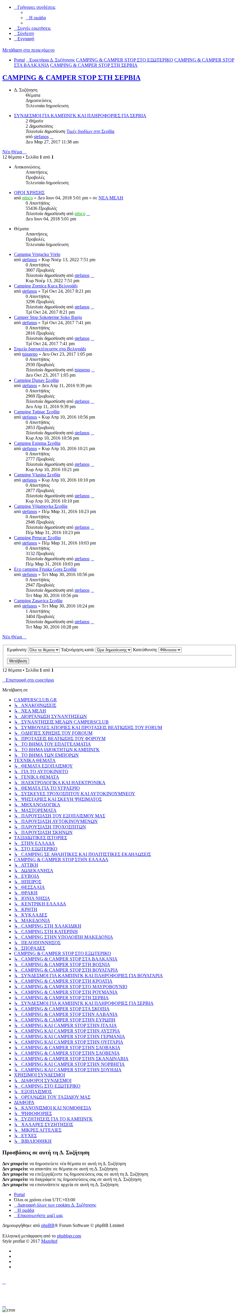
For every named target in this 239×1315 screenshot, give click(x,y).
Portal (19, 59)
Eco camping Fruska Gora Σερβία (45, 569)
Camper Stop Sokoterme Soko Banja (48, 317)
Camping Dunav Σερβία (36, 380)
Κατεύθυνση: (146, 649)
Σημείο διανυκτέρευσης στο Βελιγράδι (50, 348)
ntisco (27, 197)
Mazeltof (49, 1241)
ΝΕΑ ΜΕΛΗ (111, 197)
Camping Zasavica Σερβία (38, 600)
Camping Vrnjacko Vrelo (37, 254)
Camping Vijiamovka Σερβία (40, 506)
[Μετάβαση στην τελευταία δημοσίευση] (88, 213)
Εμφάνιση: (17, 649)
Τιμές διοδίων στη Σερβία (90, 131)
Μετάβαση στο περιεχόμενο (28, 50)
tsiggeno (30, 354)
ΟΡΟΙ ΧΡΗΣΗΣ (29, 192)
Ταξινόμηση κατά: (78, 649)
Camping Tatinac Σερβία (36, 411)
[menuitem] (36, 17)
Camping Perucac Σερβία (37, 537)
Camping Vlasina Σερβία (37, 474)
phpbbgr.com (69, 1235)
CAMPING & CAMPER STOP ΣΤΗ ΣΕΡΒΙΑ (71, 77)
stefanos (41, 136)
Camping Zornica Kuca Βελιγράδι (46, 285)
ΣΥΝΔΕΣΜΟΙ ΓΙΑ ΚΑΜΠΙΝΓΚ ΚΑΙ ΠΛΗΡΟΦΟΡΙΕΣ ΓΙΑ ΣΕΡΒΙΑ (80, 115)
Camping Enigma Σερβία (37, 443)
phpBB (48, 1225)
